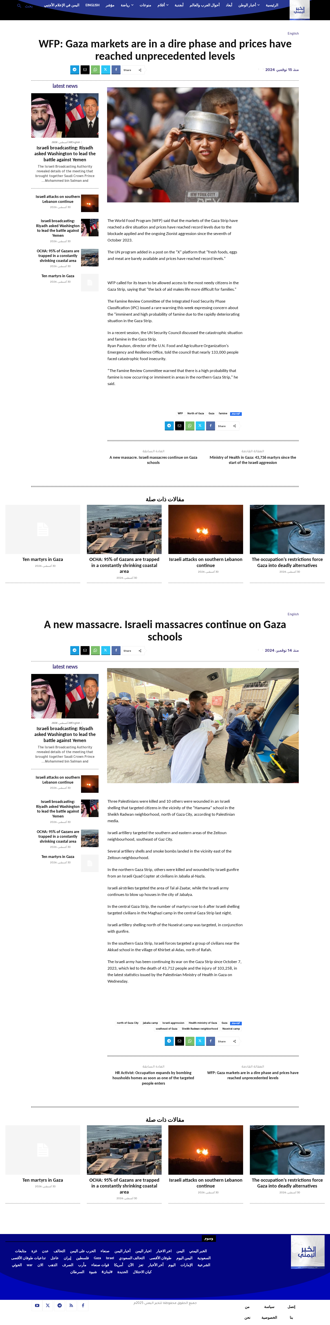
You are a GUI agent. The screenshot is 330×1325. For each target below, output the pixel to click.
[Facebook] (116, 69)
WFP (180, 413)
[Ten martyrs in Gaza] (90, 282)
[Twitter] (105, 69)
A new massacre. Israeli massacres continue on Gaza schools (153, 460)
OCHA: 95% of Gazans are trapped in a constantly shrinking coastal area (58, 256)
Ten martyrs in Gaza (58, 276)
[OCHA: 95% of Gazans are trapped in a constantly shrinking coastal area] (90, 257)
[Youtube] (37, 1305)
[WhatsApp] (95, 69)
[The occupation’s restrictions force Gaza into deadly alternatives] (287, 529)
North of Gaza (195, 413)
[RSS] (71, 1305)
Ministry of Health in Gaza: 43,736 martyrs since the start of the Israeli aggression (253, 460)
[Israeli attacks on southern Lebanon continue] (90, 203)
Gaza (211, 413)
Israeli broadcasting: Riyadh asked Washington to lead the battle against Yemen (65, 154)
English (293, 34)
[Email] (85, 69)
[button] (23, 5)
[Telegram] (74, 69)
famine (223, 413)
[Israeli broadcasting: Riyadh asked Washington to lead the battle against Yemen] (65, 115)
